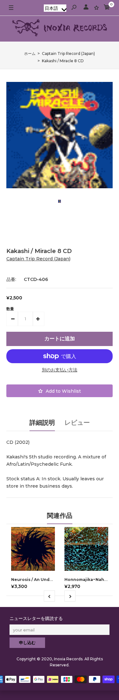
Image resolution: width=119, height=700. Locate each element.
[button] (55, 8)
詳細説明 (42, 422)
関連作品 (59, 515)
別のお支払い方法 (59, 370)
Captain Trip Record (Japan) (38, 259)
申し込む (27, 642)
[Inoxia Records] (59, 28)
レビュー (77, 422)
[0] (107, 8)
